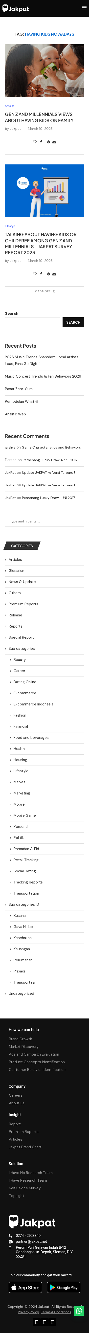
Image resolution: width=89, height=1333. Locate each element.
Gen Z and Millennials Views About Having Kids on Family (39, 117)
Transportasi (24, 982)
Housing (20, 759)
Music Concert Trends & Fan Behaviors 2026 (43, 376)
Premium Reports (23, 604)
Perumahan (23, 960)
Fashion (20, 715)
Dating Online (25, 681)
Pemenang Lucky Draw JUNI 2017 (48, 498)
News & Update (22, 581)
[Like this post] (35, 142)
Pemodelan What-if (21, 401)
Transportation (26, 893)
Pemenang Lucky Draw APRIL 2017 (50, 460)
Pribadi (19, 971)
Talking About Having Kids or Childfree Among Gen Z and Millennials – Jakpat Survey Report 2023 (41, 243)
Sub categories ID (24, 904)
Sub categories (22, 648)
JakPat (10, 472)
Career (19, 670)
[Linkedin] (37, 1322)
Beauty (20, 659)
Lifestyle (21, 770)
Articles (15, 559)
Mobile (19, 804)
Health (19, 748)
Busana (20, 915)
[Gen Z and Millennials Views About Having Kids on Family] (44, 70)
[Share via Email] (54, 142)
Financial (21, 726)
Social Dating (25, 871)
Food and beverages (31, 737)
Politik (19, 837)
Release (15, 615)
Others (15, 592)
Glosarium (17, 570)
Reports (15, 626)
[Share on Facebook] (41, 142)
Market (19, 782)
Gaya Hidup (23, 926)
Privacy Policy (28, 1312)
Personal (21, 826)
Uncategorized (21, 993)
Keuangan (22, 949)
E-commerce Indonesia (33, 704)
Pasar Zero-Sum (19, 388)
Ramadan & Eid (26, 848)
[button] (79, 1311)
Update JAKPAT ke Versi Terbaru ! (48, 472)
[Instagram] (44, 1322)
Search (11, 313)
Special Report (21, 637)
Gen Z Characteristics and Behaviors (51, 447)
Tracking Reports (28, 882)
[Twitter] (52, 1322)
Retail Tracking (26, 860)
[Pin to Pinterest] (48, 142)
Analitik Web (15, 414)
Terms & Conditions (56, 1312)
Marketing (22, 793)
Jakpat (15, 128)
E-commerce (25, 693)
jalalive (10, 447)
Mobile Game (25, 815)
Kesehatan (23, 937)
